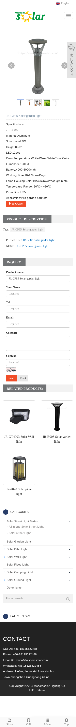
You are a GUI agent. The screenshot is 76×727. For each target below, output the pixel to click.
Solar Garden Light (19, 541)
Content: (11, 332)
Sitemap (42, 690)
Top (66, 724)
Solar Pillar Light (17, 549)
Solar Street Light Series (22, 521)
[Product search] (68, 599)
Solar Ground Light (19, 579)
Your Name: (13, 287)
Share (9, 724)
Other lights (14, 587)
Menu (47, 724)
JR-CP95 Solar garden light (32, 246)
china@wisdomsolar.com (32, 660)
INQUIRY (17, 203)
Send (11, 378)
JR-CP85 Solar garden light (27, 229)
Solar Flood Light (18, 564)
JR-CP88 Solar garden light (39, 240)
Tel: (8, 302)
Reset (23, 378)
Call (28, 724)
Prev (11, 65)
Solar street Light (20, 532)
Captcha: (11, 355)
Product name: (15, 272)
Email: (10, 317)
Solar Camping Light (20, 572)
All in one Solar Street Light (26, 526)
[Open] (71, 60)
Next (64, 65)
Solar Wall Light (17, 556)
